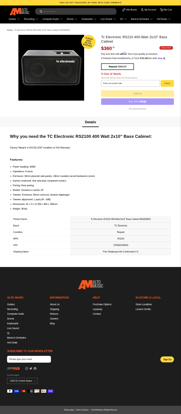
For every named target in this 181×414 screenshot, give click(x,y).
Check (167, 83)
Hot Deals (12, 342)
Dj (8, 333)
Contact (97, 313)
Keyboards (12, 323)
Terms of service (82, 410)
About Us (55, 304)
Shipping (54, 309)
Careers (54, 318)
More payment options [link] (137, 108)
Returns (54, 313)
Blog (52, 323)
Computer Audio (15, 313)
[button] (165, 9)
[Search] (41, 11)
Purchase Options (102, 304)
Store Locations (144, 304)
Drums (10, 318)
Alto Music (99, 410)
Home (10, 30)
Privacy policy (69, 410)
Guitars (11, 304)
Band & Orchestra (16, 337)
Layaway (97, 309)
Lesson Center (143, 309)
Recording (12, 309)
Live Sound (13, 328)
